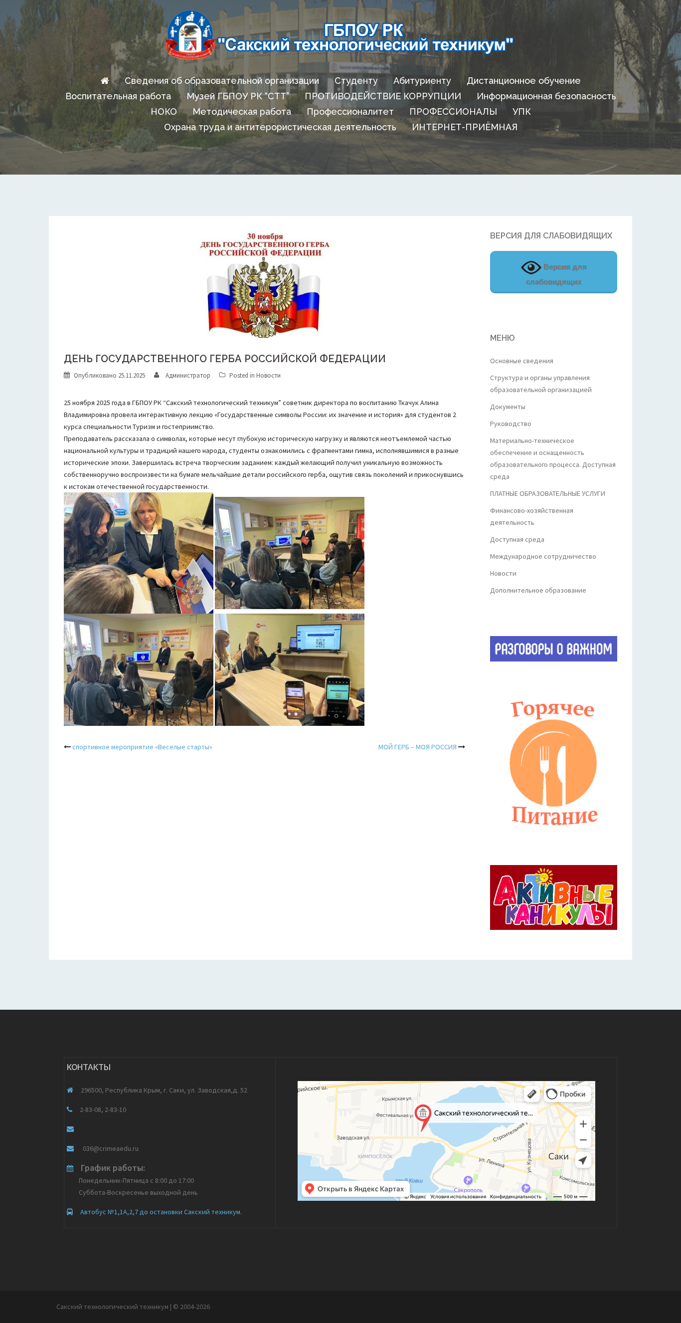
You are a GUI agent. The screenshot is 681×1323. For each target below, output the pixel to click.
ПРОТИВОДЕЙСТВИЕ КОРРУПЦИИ (383, 96)
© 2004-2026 (191, 1306)
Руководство (510, 423)
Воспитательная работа (118, 96)
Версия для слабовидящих (556, 274)
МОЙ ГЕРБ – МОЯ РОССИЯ (417, 746)
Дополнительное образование (538, 590)
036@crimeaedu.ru (110, 1148)
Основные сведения (521, 360)
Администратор (188, 375)
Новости (268, 375)
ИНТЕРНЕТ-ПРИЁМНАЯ (464, 127)
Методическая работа (241, 111)
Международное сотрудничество (543, 556)
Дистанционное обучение (524, 80)
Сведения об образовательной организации (222, 80)
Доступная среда (517, 539)
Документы (507, 406)
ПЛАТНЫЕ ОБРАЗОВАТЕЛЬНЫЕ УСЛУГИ (547, 493)
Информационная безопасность (546, 96)
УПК (521, 111)
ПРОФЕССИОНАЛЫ (453, 111)
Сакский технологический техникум (113, 1306)
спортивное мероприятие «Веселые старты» (142, 746)
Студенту (356, 80)
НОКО (164, 111)
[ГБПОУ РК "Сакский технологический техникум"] (340, 37)
